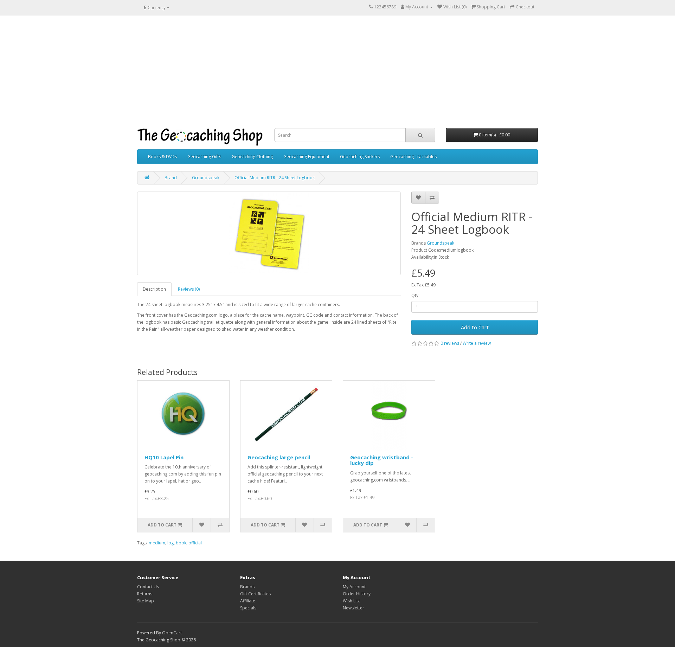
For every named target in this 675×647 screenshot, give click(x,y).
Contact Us (148, 587)
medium (157, 543)
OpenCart (172, 633)
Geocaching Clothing (252, 157)
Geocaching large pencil (279, 457)
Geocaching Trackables (413, 157)
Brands (247, 587)
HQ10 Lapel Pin (164, 457)
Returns (144, 594)
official (195, 543)
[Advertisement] (337, 71)
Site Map (145, 601)
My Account (354, 587)
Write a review (477, 343)
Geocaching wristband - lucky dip (381, 460)
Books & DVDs (162, 157)
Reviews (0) (189, 289)
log (170, 543)
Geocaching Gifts (204, 157)
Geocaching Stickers (360, 157)
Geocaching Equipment (306, 157)
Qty (414, 295)
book (181, 543)
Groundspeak (205, 178)
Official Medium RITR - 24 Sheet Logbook (274, 178)
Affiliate (247, 601)
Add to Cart (475, 327)
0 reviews (450, 343)
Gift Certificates (255, 594)
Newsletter (353, 608)
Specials (248, 608)
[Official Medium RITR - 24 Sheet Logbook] (269, 233)
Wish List (351, 601)
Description (154, 289)
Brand (171, 178)
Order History (357, 594)
